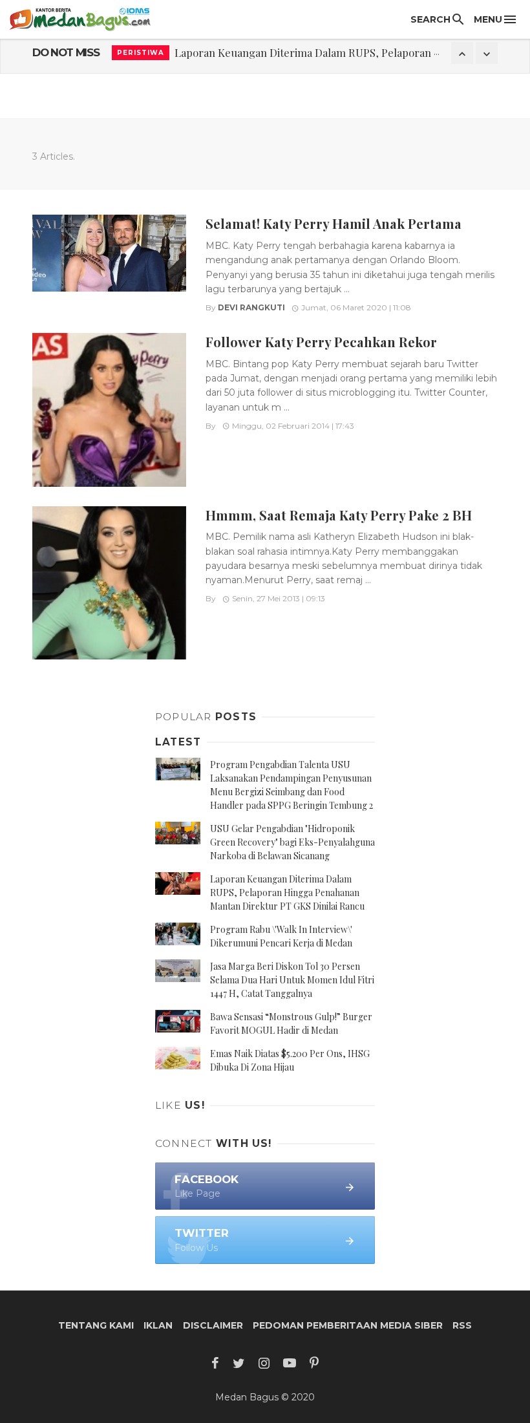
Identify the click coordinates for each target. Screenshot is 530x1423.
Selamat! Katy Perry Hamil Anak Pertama (333, 223)
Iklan (158, 1325)
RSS (462, 1325)
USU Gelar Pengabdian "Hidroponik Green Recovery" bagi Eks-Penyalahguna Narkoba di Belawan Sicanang (292, 842)
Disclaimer (213, 1325)
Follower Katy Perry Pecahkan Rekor (321, 341)
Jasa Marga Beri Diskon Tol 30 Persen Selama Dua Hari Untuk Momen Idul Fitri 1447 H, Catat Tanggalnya (292, 980)
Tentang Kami (96, 1325)
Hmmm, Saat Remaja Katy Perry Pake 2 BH (339, 515)
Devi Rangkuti (251, 307)
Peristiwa (140, 52)
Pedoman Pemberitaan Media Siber (348, 1325)
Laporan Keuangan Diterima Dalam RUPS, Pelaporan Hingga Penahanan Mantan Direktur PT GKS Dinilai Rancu (287, 892)
